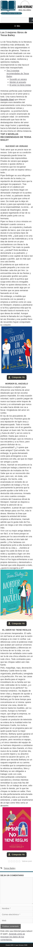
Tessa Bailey (9, 868)
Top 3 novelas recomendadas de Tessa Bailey (18, 73)
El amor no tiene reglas (20, 85)
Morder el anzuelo (18, 82)
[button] (17, 377)
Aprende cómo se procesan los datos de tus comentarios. (12, 937)
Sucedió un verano (18, 79)
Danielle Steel (7, 99)
